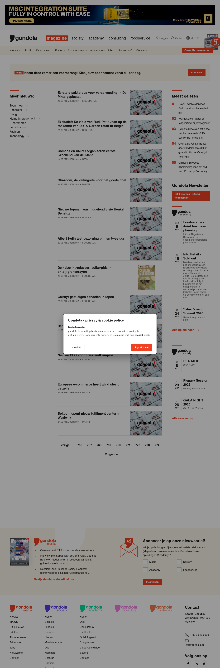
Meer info (76, 347)
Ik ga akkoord (141, 347)
